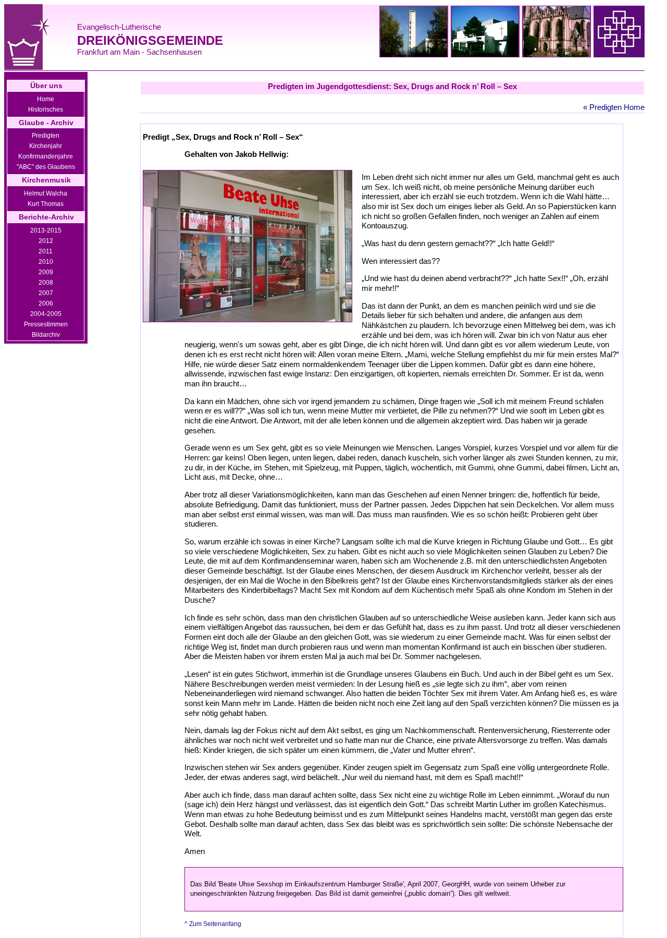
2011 (46, 251)
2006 (46, 303)
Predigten (45, 135)
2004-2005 (45, 314)
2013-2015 (45, 230)
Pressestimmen (46, 324)
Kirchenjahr (45, 146)
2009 (46, 272)
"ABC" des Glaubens (46, 166)
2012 (46, 241)
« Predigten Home (614, 107)
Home (45, 99)
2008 (46, 282)
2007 (46, 293)
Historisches (45, 109)
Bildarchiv (46, 334)
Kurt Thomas (46, 204)
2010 (46, 261)
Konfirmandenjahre (45, 156)
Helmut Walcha (45, 193)
